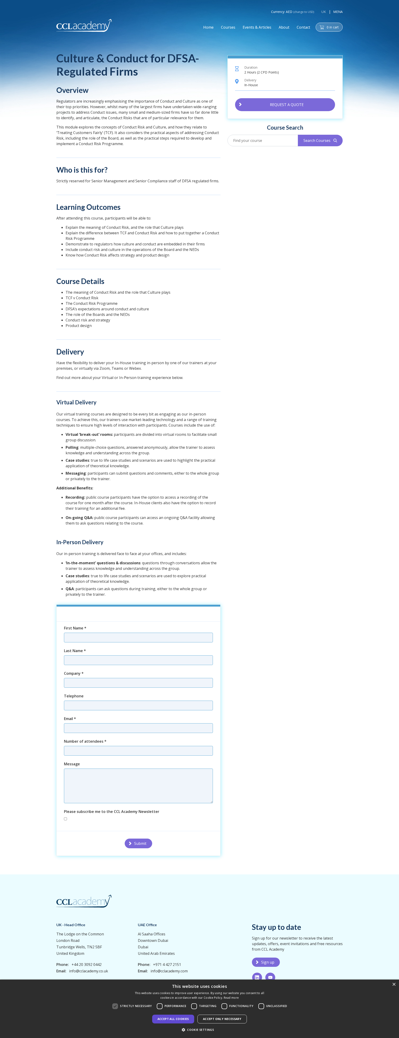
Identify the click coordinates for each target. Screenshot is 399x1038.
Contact (303, 27)
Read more (231, 998)
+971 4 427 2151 (167, 964)
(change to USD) (303, 12)
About (284, 27)
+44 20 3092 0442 (87, 964)
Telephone (74, 696)
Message (72, 763)
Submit (140, 843)
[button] (199, 1029)
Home (208, 27)
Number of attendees (85, 741)
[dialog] (199, 1009)
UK (323, 11)
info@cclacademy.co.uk (88, 971)
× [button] (394, 984)
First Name (75, 628)
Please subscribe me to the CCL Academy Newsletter (111, 811)
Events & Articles (257, 27)
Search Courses (320, 140)
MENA (338, 11)
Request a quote (287, 104)
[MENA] (84, 25)
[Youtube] (270, 977)
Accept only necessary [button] (222, 1019)
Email (70, 718)
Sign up (267, 962)
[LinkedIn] (257, 977)
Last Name (75, 650)
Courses (228, 27)
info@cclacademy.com (169, 971)
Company (74, 673)
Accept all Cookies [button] (173, 1019)
